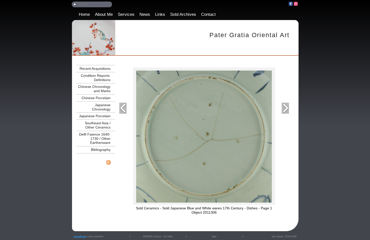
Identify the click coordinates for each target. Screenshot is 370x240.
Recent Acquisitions (95, 69)
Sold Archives (183, 14)
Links (160, 14)
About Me (104, 14)
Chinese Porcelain (96, 98)
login (214, 236)
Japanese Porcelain (94, 116)
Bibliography (100, 150)
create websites (94, 236)
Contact (208, 14)
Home (84, 14)
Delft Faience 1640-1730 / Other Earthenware (94, 138)
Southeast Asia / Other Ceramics (97, 125)
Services (126, 14)
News (144, 14)
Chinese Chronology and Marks (94, 89)
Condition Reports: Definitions (95, 78)
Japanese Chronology (101, 107)
